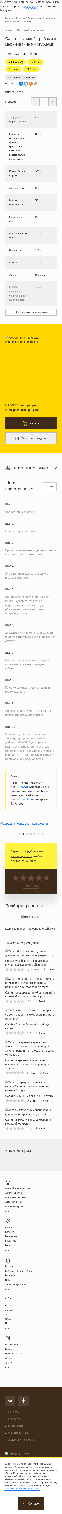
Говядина (10, 1275)
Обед (8, 1319)
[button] (19, 834)
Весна (8, 1245)
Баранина (10, 1266)
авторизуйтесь (21, 856)
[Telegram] (26, 84)
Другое (8, 1362)
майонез (28, 799)
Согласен (34, 1503)
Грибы (8, 1280)
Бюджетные (11, 1241)
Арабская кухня (13, 1202)
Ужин (9, 30)
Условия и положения (22, 1439)
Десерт (9, 1358)
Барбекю (9, 1232)
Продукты (14, 1418)
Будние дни (11, 1236)
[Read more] (30, 922)
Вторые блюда (12, 1344)
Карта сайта (16, 1425)
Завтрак (9, 1310)
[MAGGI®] (31, 11)
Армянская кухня (14, 1206)
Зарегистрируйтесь (24, 851)
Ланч (7, 1314)
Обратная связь (18, 1432)
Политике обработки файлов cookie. (22, 1489)
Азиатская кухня (13, 1193)
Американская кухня (16, 1197)
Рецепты (13, 1412)
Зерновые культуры (15, 1284)
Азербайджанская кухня (17, 1188)
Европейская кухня (31, 30)
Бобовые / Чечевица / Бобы (19, 1271)
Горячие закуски (13, 1353)
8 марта (9, 1227)
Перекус (9, 1323)
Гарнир (8, 1349)
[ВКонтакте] (21, 84)
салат (24, 787)
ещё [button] (7, 1211)
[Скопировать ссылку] (35, 84)
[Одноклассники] (31, 84)
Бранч (8, 1305)
